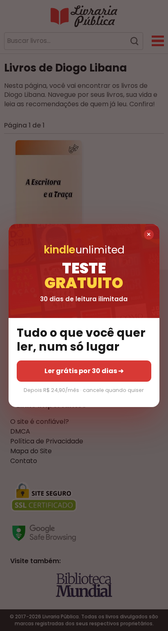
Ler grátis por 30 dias (84, 371)
